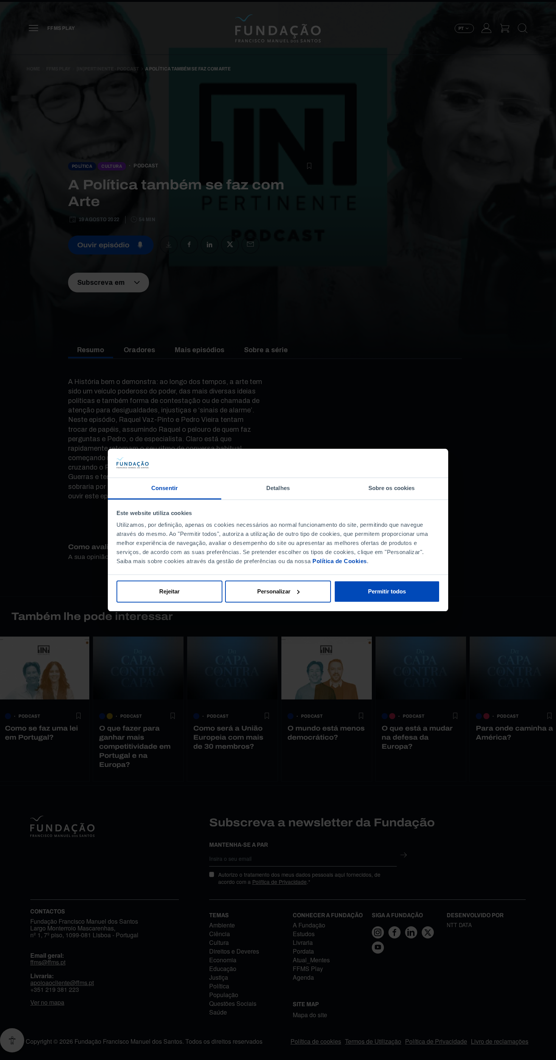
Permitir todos (387, 591)
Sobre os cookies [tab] (391, 488)
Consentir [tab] (164, 488)
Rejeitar (169, 591)
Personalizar (273, 591)
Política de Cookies (339, 561)
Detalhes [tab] (278, 488)
